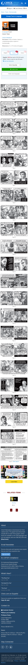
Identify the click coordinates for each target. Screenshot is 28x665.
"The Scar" (4, 588)
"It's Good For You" (6, 583)
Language (5, 31)
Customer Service (7, 610)
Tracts (6, 12)
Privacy (16, 660)
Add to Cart (14, 69)
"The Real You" (5, 578)
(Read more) (4, 539)
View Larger (15, 461)
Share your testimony (8, 612)
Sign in (10, 8)
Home (2, 12)
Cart (16, 8)
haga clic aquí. (5, 600)
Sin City (14, 502)
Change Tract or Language (14, 16)
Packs (13, 53)
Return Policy (6, 615)
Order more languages (14, 73)
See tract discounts (9, 61)
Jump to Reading (6, 37)
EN (26, 8)
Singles (5, 52)
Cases (22, 52)
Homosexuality (12, 12)
